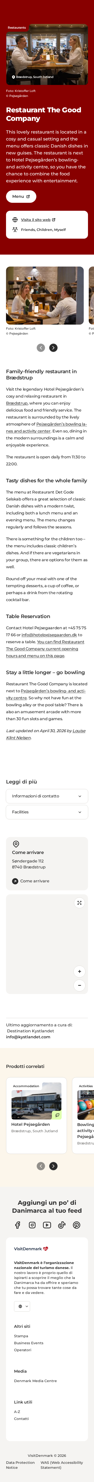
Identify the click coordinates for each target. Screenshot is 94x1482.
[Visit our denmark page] (17, 1225)
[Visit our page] (32, 1225)
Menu (18, 196)
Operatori (22, 1350)
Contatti (21, 1418)
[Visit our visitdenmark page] (47, 1225)
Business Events (28, 1343)
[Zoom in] (79, 972)
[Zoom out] (79, 985)
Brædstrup (17, 403)
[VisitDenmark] (31, 1248)
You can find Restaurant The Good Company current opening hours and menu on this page (45, 648)
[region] (47, 944)
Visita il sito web (36, 219)
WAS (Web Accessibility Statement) (62, 1465)
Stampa (21, 1336)
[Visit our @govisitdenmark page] (61, 1225)
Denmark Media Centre (35, 1381)
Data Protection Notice (20, 1465)
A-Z (17, 1412)
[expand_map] (79, 902)
